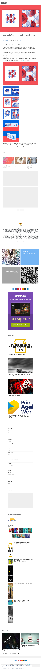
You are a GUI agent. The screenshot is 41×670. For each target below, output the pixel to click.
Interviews (9, 470)
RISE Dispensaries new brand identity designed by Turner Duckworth (23, 560)
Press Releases (10, 485)
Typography (10, 490)
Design (9, 450)
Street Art (9, 487)
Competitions (10, 448)
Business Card (10, 443)
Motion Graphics (10, 476)
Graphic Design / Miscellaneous (13, 459)
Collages (9, 445)
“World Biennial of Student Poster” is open (17, 354)
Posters (19, 40)
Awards (9, 437)
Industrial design (10, 465)
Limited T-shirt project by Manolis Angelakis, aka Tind (32, 165)
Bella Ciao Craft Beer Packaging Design (16, 395)
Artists (9, 434)
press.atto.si (31, 146)
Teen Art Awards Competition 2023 (20, 565)
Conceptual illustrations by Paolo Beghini (28, 646)
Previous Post (25, 251)
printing (22, 210)
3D (8, 426)
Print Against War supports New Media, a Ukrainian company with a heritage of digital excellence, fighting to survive (20, 416)
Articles (9, 432)
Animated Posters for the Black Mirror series (10, 650)
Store (11, 148)
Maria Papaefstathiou (6, 40)
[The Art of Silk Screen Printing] (8, 160)
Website (7, 148)
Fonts (9, 456)
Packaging (9, 479)
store (24, 60)
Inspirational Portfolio (11, 468)
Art (8, 430)
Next (38, 631)
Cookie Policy (22, 668)
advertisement (10, 428)
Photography (10, 481)
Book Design (10, 439)
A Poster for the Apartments (20, 164)
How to (9, 461)
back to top (28, 664)
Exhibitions (9, 454)
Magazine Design (11, 474)
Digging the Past (11, 452)
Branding (9, 441)
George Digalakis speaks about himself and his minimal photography (19, 375)
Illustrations (10, 463)
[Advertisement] (20, 178)
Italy (18, 210)
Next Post (16, 269)
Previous (36, 631)
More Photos (10, 539)
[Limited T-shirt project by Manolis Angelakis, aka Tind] (32, 160)
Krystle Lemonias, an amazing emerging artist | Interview (23, 584)
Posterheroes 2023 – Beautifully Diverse (21, 600)
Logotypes (9, 472)
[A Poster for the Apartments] (20, 160)
